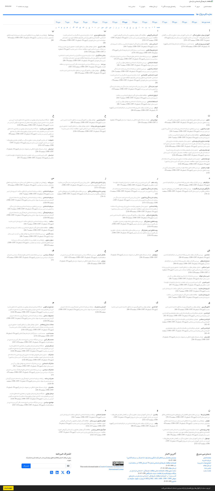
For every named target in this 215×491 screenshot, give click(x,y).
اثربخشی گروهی (152, 35)
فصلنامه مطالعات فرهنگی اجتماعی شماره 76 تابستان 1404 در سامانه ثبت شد (152, 464)
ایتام (156, 107)
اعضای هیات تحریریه (204, 463)
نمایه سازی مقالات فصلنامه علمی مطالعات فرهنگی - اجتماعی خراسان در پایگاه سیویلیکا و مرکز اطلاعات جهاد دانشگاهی (153, 472)
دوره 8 (76, 22)
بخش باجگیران (101, 55)
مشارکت (51, 354)
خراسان (51, 149)
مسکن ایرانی (49, 345)
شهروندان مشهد (204, 288)
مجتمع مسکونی (48, 306)
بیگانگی (103, 70)
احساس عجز (153, 44)
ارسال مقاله (153, 6)
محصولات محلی (49, 315)
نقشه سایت (207, 470)
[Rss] (51, 473)
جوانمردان (154, 119)
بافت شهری (102, 46)
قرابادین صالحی (204, 319)
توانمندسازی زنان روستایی (201, 141)
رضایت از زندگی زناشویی (149, 197)
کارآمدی (155, 306)
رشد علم (155, 182)
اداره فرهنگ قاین (152, 50)
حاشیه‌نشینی (101, 119)
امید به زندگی (153, 86)
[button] (160, 488)
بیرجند (103, 64)
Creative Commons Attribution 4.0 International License (112, 468)
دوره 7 (67, 22)
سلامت (51, 221)
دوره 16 (154, 22)
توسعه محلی (205, 158)
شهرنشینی (206, 282)
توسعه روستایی (204, 150)
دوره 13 (124, 22)
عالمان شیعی (101, 254)
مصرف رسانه (49, 378)
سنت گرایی (50, 233)
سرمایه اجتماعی (48, 191)
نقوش (207, 420)
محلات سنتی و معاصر (47, 324)
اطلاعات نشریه (186, 6)
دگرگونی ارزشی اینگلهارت (201, 188)
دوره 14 (134, 22)
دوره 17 (164, 22)
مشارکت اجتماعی (48, 363)
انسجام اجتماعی (152, 101)
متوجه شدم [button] (8, 488)
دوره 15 (144, 22)
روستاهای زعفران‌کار (151, 221)
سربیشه (51, 182)
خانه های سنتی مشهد (46, 128)
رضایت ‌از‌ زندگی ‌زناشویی (149, 188)
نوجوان (207, 438)
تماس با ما (132, 6)
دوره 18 (174, 22)
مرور (198, 6)
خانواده (51, 140)
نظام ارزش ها (205, 414)
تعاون (208, 119)
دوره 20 (194, 22)
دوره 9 (85, 22)
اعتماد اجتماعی (153, 62)
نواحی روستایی (205, 429)
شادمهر (207, 254)
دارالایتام (207, 182)
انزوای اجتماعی (153, 95)
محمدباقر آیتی (49, 339)
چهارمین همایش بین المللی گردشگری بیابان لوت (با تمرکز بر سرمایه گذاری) (151, 457)
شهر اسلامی (206, 267)
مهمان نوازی (50, 393)
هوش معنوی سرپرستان (98, 420)
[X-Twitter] (62, 473)
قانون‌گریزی (206, 306)
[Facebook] (68, 473)
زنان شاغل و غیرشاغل (98, 182)
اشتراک (26, 466)
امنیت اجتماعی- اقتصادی (149, 75)
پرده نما (51, 35)
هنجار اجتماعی (101, 414)
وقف (156, 423)
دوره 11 (105, 22)
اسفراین (155, 56)
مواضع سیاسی (49, 402)
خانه (52, 119)
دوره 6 (58, 22)
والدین (155, 414)
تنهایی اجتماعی (205, 135)
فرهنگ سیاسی (48, 254)
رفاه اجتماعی (153, 206)
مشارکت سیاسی (48, 369)
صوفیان (155, 254)
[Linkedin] (57, 473)
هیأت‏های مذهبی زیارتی (98, 429)
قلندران (207, 337)
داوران (143, 6)
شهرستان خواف (204, 276)
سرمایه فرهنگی (48, 212)
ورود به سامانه (23, 6)
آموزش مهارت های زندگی (201, 35)
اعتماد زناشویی (152, 68)
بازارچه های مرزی (100, 35)
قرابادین (207, 313)
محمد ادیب (50, 333)
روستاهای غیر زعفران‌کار (149, 230)
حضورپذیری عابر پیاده (98, 126)
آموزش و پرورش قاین (202, 44)
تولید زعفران (205, 167)
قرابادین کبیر (205, 328)
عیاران (103, 261)
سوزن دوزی (50, 240)
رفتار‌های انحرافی (152, 215)
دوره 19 (184, 22)
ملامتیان (51, 387)
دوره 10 (95, 22)
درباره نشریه (206, 460)
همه (158, 27)
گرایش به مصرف (100, 306)
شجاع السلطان (205, 261)
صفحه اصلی (207, 6)
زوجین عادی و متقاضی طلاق (97, 191)
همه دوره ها (206, 22)
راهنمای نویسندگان (169, 6)
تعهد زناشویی (205, 128)
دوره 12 (114, 22)
